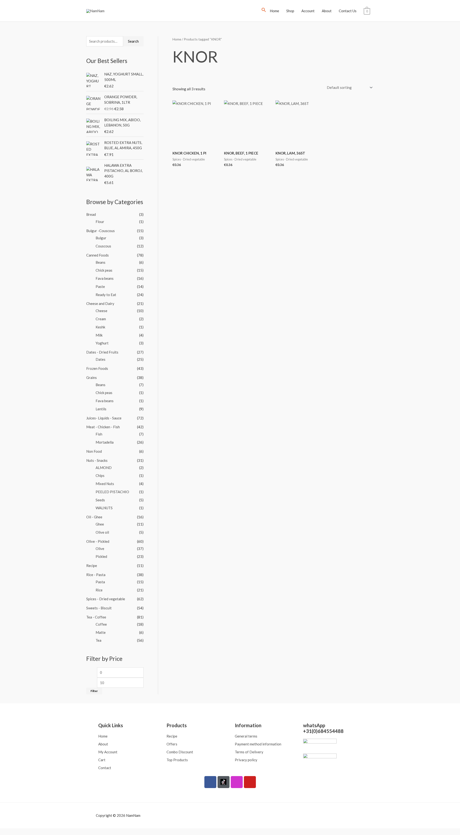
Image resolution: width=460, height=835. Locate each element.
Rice (99, 590)
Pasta (100, 582)
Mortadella (105, 442)
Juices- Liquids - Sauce (103, 418)
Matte (101, 632)
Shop (290, 11)
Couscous (103, 246)
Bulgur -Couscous (100, 231)
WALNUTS (104, 508)
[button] (263, 11)
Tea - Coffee (96, 617)
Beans (100, 262)
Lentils (101, 409)
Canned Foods (97, 255)
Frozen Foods (97, 368)
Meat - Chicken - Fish (103, 427)
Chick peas (104, 270)
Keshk (100, 327)
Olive (100, 548)
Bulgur (101, 238)
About (327, 11)
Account (308, 11)
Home (274, 11)
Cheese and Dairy (100, 303)
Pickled (101, 556)
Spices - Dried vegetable (105, 599)
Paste (100, 286)
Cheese (101, 311)
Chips (100, 475)
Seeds (100, 500)
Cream (101, 319)
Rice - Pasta (95, 574)
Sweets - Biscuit (99, 608)
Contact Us (347, 11)
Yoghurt (102, 343)
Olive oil (102, 532)
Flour (100, 221)
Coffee (101, 624)
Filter (94, 691)
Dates (100, 359)
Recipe (91, 565)
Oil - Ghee (94, 517)
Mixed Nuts (105, 483)
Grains (91, 377)
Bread (91, 214)
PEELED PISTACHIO (112, 492)
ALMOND (104, 467)
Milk (99, 335)
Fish (99, 434)
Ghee (100, 524)
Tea (98, 640)
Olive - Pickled (97, 541)
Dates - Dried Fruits (102, 352)
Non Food (94, 451)
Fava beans (105, 278)
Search (133, 41)
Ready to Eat (106, 294)
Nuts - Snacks (97, 460)
